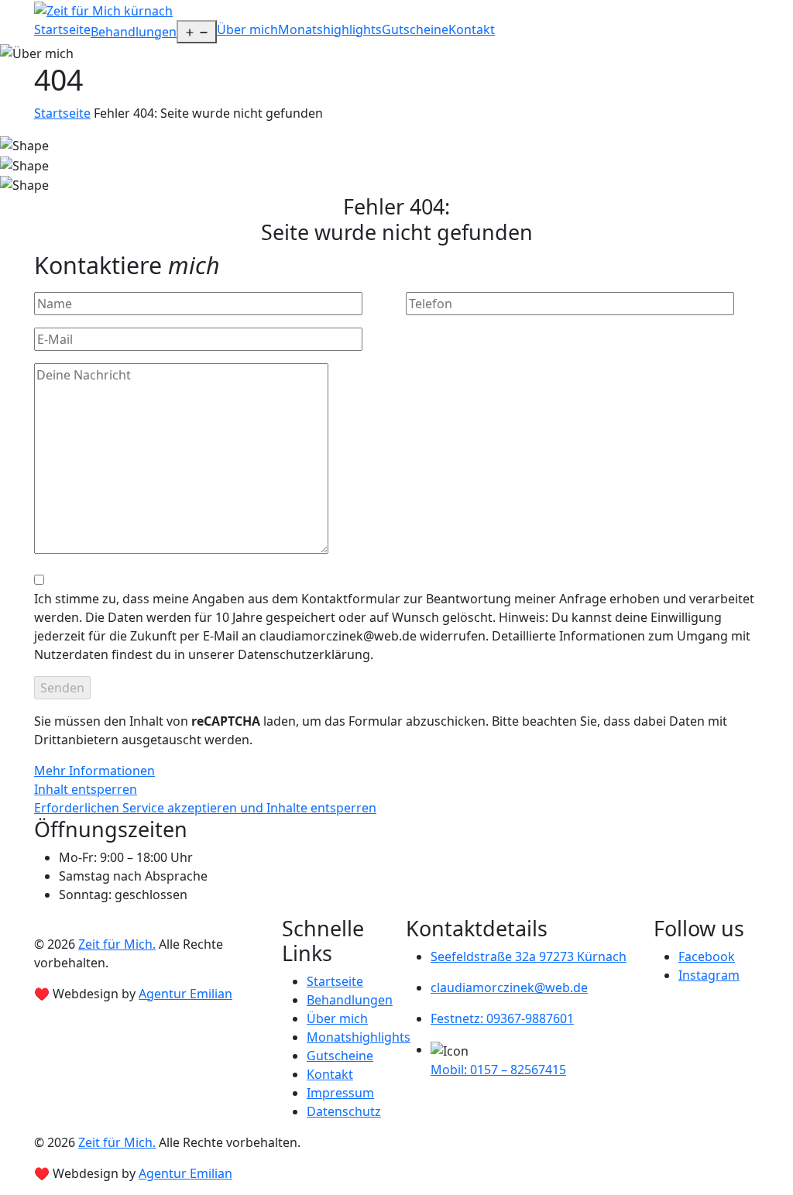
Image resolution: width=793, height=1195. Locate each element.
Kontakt (471, 29)
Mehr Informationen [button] (94, 770)
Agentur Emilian (185, 993)
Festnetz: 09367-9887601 (502, 1018)
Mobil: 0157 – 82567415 (498, 1069)
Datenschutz (344, 1111)
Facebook (706, 956)
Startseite (62, 29)
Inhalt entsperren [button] (85, 789)
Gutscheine (415, 29)
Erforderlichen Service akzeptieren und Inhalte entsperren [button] (205, 807)
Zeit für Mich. (117, 944)
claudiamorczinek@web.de (509, 987)
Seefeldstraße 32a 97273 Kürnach (529, 956)
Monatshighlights (330, 29)
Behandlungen (134, 31)
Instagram (709, 975)
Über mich (247, 29)
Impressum (340, 1092)
